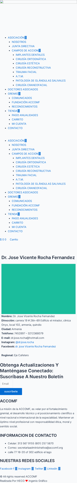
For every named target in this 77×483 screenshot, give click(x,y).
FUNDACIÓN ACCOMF (26, 102)
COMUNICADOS (22, 98)
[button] (38, 136)
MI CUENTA (19, 123)
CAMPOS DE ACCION (25, 50)
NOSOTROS (19, 42)
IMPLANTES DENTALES (30, 54)
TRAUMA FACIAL (26, 72)
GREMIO (13, 93)
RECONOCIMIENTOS (24, 106)
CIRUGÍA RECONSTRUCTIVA (33, 67)
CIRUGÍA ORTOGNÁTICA (31, 59)
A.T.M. (20, 76)
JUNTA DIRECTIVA (23, 46)
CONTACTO (15, 128)
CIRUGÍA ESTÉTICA (28, 63)
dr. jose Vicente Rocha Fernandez (35, 346)
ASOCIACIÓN (16, 37)
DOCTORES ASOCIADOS (23, 89)
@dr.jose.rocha (25, 342)
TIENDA (12, 111)
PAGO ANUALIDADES (25, 115)
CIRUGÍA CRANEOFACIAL (31, 85)
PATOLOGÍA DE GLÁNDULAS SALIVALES (41, 80)
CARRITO (17, 119)
